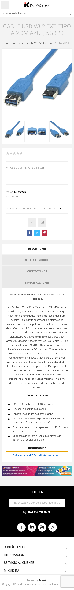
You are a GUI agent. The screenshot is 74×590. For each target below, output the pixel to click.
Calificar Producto (37, 260)
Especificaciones (37, 282)
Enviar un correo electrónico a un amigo (42, 222)
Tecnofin (43, 580)
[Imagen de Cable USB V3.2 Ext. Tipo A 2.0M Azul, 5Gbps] (14, 131)
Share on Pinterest (44, 233)
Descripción (37, 248)
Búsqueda (70, 13)
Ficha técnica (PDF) (24, 455)
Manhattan (20, 191)
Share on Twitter (37, 233)
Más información (49, 455)
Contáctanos (37, 271)
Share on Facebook (29, 233)
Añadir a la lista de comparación (32, 222)
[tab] (37, 249)
